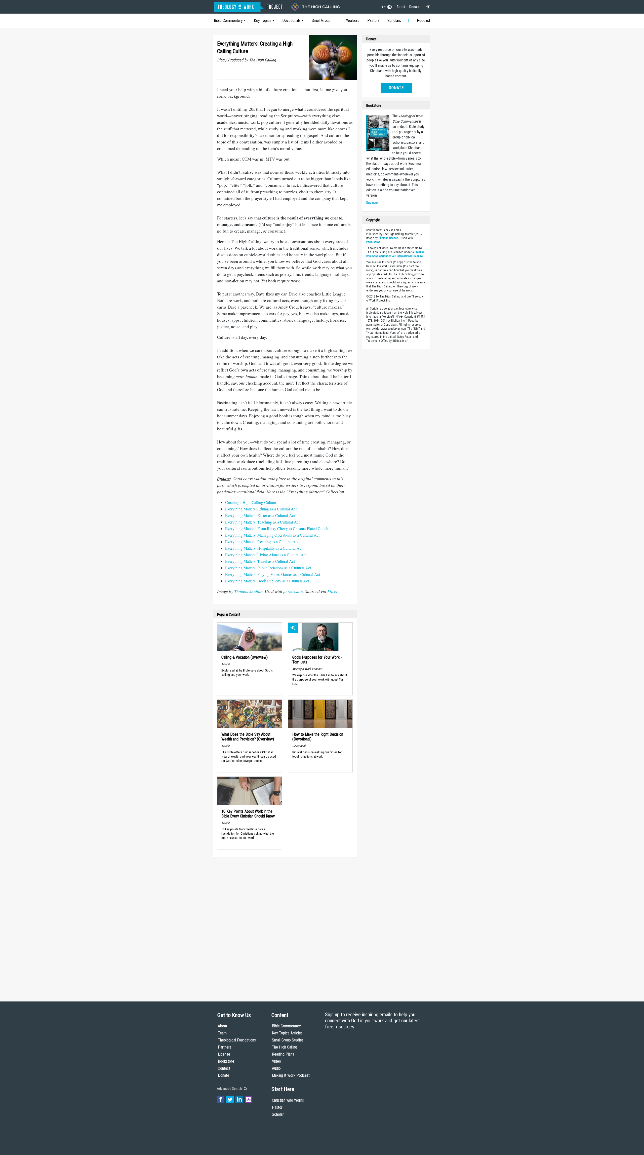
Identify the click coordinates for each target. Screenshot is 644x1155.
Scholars (394, 20)
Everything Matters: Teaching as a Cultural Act (262, 522)
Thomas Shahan (248, 591)
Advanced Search (230, 1089)
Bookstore (226, 1061)
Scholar (278, 1114)
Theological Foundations (237, 1040)
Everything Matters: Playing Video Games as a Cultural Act (272, 574)
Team (222, 1033)
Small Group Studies (288, 1040)
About (400, 7)
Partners (224, 1047)
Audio (276, 1068)
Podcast (423, 20)
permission (293, 591)
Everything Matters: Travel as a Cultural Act (260, 561)
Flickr (332, 591)
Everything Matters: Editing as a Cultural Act (261, 508)
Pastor (277, 1107)
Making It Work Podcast (291, 1075)
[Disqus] (285, 925)
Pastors (373, 20)
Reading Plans (283, 1054)
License (224, 1054)
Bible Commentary (228, 20)
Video (276, 1061)
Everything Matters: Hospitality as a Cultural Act (263, 548)
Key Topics (262, 20)
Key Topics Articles (287, 1033)
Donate (414, 7)
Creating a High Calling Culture (250, 502)
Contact (224, 1068)
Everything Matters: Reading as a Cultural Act (261, 541)
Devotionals (291, 20)
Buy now (372, 203)
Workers (352, 20)
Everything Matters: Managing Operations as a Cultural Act (272, 535)
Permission (373, 242)
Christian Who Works (288, 1100)
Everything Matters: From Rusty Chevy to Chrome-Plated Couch (276, 528)
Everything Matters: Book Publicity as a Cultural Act (267, 580)
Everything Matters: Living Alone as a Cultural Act (265, 554)
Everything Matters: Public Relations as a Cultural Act (268, 567)
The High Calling (284, 1047)
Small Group (321, 20)
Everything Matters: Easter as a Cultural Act (260, 515)
